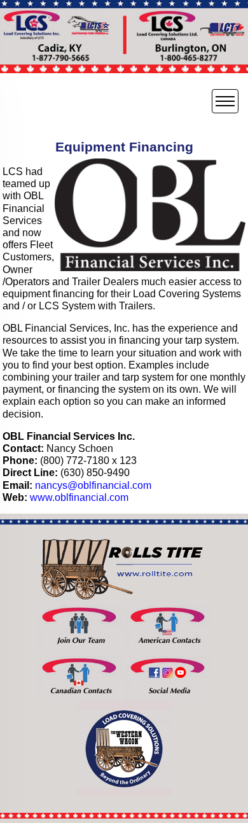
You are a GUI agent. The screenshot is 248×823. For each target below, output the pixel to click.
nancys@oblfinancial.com (93, 485)
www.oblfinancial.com (79, 497)
